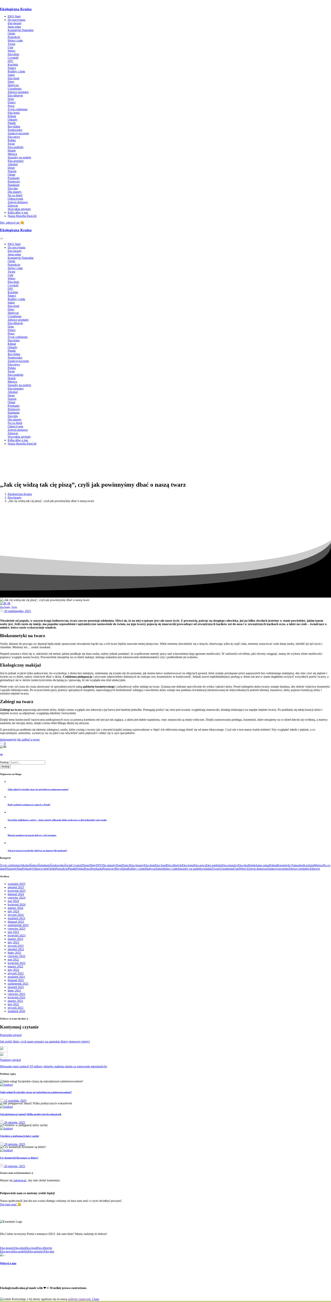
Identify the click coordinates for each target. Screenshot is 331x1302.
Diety (92, 865)
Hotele (252, 865)
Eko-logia (188, 865)
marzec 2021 (15, 1000)
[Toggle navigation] (1, 238)
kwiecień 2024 (16, 904)
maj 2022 (13, 959)
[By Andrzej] (6, 1084)
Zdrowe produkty (299, 868)
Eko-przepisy (230, 865)
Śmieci (34, 865)
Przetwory (108, 868)
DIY (99, 865)
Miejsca (318, 865)
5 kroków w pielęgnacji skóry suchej (19, 1136)
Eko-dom (149, 865)
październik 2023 (18, 925)
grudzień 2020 (16, 1011)
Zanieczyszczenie (277, 868)
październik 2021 (18, 983)
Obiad (19, 868)
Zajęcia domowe (257, 868)
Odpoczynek (40, 868)
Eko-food (160, 865)
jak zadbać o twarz (28, 739)
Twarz (216, 868)
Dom (119, 865)
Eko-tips (243, 865)
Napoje (11, 868)
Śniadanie (44, 865)
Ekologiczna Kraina (16, 9)
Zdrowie (315, 868)
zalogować (19, 1180)
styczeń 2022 (16, 973)
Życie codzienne (10, 865)
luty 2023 (13, 942)
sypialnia (206, 868)
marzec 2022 (15, 966)
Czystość (76, 865)
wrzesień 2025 (16, 883)
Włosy (243, 868)
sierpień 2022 (16, 949)
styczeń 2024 (16, 914)
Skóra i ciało (170, 868)
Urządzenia (227, 868)
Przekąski (96, 868)
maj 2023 (13, 932)
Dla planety (109, 865)
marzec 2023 (15, 939)
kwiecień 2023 (16, 935)
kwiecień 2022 (16, 963)
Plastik (72, 868)
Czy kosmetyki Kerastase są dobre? (19, 1157)
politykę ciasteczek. (80, 1299)
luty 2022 (13, 969)
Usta (236, 868)
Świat (68, 865)
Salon (159, 868)
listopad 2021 (16, 980)
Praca (87, 868)
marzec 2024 (15, 908)
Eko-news (200, 865)
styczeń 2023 (16, 945)
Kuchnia (308, 865)
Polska (80, 868)
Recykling (121, 868)
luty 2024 (13, 911)
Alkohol (25, 865)
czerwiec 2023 (16, 928)
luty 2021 (13, 1004)
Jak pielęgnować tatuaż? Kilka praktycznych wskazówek (30, 1114)
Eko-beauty (15, 497)
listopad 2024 (16, 894)
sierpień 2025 (16, 887)
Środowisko (57, 865)
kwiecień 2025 (16, 890)
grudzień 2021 (16, 976)
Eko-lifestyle (174, 865)
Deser (85, 865)
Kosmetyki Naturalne (290, 865)
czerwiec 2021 (16, 994)
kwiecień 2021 (16, 997)
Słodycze (150, 868)
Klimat (273, 865)
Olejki (52, 868)
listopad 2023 (16, 921)
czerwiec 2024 (16, 897)
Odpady (28, 868)
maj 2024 (13, 901)
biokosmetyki (8, 739)
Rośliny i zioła (136, 868)
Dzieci (126, 865)
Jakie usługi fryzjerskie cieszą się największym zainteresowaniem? (36, 1092)
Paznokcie (62, 868)
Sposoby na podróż (189, 868)
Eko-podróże (214, 865)
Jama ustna (262, 865)
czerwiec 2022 (16, 956)
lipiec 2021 (14, 990)
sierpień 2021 (16, 987)
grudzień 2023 (16, 918)
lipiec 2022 (14, 952)
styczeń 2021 (16, 1007)
